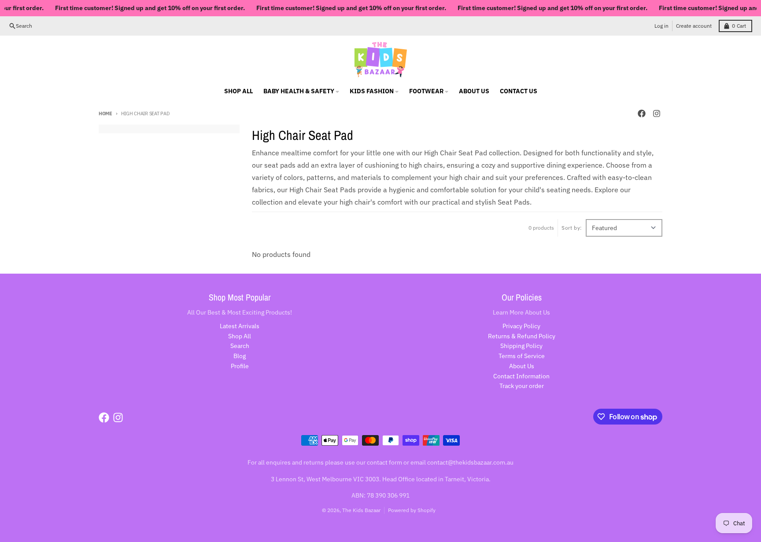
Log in (661, 25)
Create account (694, 25)
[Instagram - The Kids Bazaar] (656, 113)
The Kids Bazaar (361, 510)
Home (105, 113)
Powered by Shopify (412, 510)
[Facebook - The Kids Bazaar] (641, 113)
